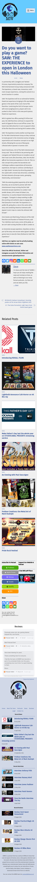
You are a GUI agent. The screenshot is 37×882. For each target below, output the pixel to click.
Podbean (11, 567)
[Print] (25, 260)
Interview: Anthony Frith (23, 771)
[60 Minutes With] (10, 20)
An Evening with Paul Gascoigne (15, 475)
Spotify (11, 586)
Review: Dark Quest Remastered (21, 813)
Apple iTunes (11, 572)
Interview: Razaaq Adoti (23, 777)
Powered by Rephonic (28, 679)
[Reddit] (14, 260)
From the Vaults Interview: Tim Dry (23, 799)
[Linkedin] (18, 260)
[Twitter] (7, 260)
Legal (13, 711)
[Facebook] (3, 260)
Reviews (31, 708)
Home (3, 708)
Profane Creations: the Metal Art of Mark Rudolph (24, 758)
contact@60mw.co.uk (28, 874)
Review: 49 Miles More (22, 848)
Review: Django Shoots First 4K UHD (24, 840)
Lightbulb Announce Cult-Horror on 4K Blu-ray (23, 727)
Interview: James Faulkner (23, 784)
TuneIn (11, 582)
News (21, 78)
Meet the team (11, 708)
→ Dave (15, 285)
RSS (11, 591)
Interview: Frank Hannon (23, 791)
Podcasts (20, 708)
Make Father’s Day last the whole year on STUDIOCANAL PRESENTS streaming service (18, 435)
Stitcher (11, 577)
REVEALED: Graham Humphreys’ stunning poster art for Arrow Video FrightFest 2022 (18, 301)
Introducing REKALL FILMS (13, 358)
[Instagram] (11, 260)
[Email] (29, 260)
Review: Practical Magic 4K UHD (24, 822)
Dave (15, 78)
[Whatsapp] (22, 260)
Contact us (20, 711)
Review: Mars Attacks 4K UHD (23, 831)
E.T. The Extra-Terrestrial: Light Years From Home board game (18, 306)
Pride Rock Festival (10, 550)
